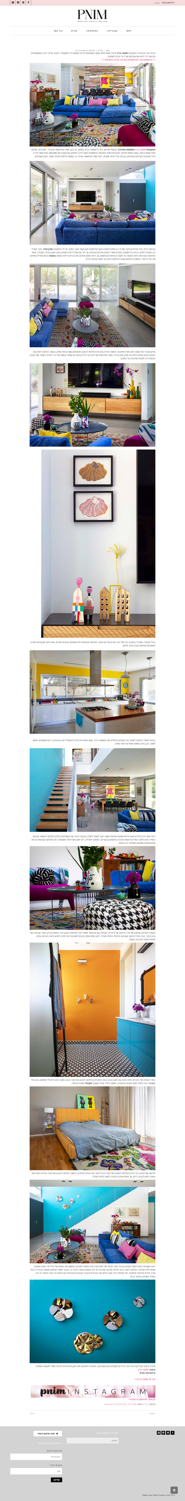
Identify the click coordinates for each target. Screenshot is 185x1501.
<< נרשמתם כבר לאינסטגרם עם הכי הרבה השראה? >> (128, 59)
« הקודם (152, 1413)
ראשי (108, 50)
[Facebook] (172, 1433)
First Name (56, 1465)
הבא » (32, 1413)
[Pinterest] (168, 1433)
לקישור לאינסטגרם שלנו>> (141, 1399)
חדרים (100, 50)
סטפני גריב (132, 1404)
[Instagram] (163, 1433)
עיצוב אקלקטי (121, 1404)
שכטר (106, 1404)
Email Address (54, 1450)
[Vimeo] (159, 1433)
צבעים (111, 1404)
